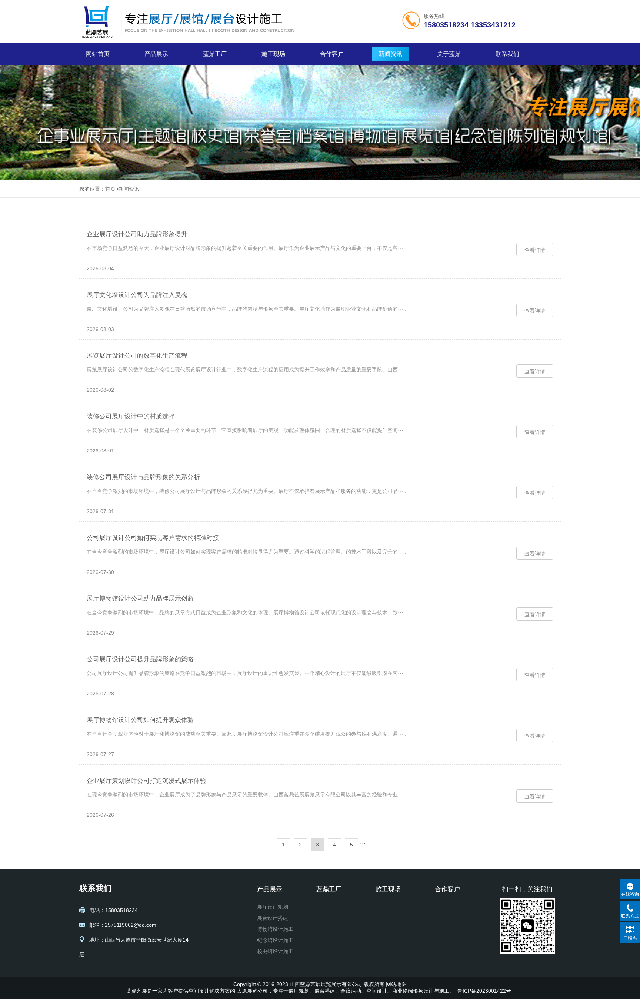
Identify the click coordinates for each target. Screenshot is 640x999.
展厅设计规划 (272, 907)
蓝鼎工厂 (215, 54)
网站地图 (396, 984)
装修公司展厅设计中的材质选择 (131, 416)
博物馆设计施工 (275, 929)
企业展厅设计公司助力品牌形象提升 (137, 234)
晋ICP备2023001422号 (484, 991)
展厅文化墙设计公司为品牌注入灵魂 (137, 294)
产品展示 (156, 54)
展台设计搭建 (272, 918)
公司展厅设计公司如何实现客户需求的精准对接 (153, 537)
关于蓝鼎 (449, 54)
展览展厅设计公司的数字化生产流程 (137, 355)
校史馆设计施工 (275, 951)
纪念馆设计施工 (275, 940)
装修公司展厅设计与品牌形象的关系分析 (143, 477)
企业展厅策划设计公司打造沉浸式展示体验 (146, 780)
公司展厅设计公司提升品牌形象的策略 (140, 659)
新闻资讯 (390, 54)
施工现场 (273, 54)
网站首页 (98, 54)
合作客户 (332, 54)
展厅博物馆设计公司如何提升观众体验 (140, 720)
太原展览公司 (252, 991)
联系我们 (507, 54)
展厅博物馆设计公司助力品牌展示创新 (140, 598)
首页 (110, 189)
